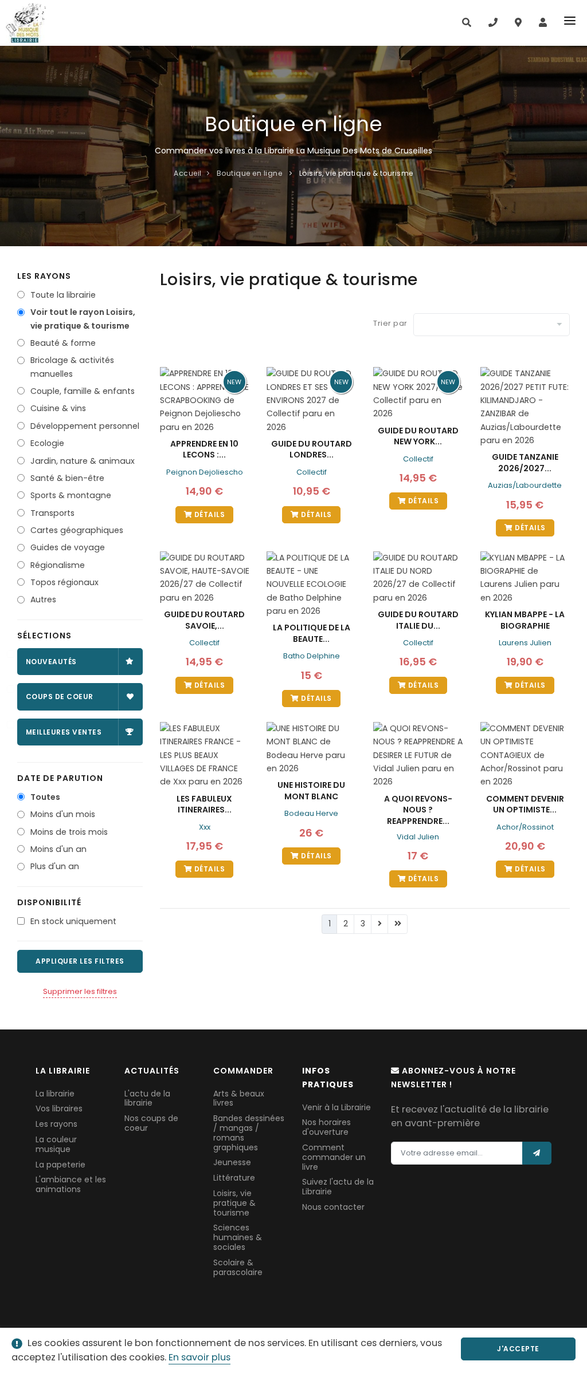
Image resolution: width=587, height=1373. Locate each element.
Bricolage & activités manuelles (72, 366)
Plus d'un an (54, 866)
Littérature (234, 1177)
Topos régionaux (64, 582)
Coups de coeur (59, 696)
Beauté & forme (63, 343)
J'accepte (518, 1349)
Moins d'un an (58, 849)
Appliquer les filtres (80, 961)
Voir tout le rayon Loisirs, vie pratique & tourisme (82, 318)
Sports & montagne (70, 495)
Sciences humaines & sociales (237, 1237)
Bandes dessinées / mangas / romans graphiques (248, 1132)
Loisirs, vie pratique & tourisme (234, 1202)
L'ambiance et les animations (71, 1184)
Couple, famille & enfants (82, 391)
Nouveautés (51, 661)
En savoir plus (199, 1357)
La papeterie (60, 1164)
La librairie (55, 1093)
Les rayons (56, 1124)
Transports (52, 513)
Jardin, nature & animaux (82, 461)
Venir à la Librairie (336, 1107)
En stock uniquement (73, 921)
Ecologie (47, 443)
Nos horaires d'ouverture (326, 1127)
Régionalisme (57, 565)
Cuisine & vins (58, 408)
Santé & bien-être (67, 478)
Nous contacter (333, 1207)
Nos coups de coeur (151, 1123)
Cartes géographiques (76, 530)
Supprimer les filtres (80, 991)
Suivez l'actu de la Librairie (338, 1186)
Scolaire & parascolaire (238, 1267)
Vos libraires (59, 1108)
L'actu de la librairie (147, 1098)
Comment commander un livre (334, 1157)
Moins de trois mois (69, 832)
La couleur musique (56, 1144)
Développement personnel (84, 426)
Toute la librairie (63, 295)
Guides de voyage (67, 547)
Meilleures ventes (63, 732)
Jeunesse (232, 1162)
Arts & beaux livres (238, 1098)
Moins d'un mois (62, 814)
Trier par (390, 323)
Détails (208, 514)
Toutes (45, 797)
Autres (43, 599)
